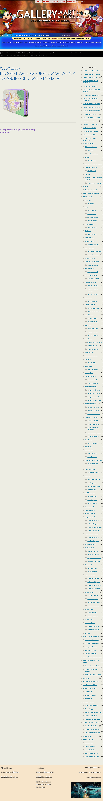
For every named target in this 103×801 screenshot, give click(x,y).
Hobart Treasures (92, 244)
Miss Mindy (88, 698)
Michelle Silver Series (93, 433)
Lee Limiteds (91, 363)
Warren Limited (92, 345)
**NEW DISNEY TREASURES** (91, 111)
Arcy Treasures (92, 221)
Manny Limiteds (92, 380)
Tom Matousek (89, 575)
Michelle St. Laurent (91, 417)
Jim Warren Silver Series (94, 342)
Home (4, 53)
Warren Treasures (92, 349)
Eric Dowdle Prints (91, 726)
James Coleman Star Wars (93, 712)
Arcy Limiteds (91, 210)
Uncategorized (87, 736)
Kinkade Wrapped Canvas (93, 729)
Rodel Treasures (92, 503)
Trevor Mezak (89, 609)
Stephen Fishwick (90, 517)
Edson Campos (89, 268)
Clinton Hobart (90, 241)
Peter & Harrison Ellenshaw (93, 460)
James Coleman (90, 304)
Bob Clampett (89, 743)
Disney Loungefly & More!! (60, 46)
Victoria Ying (89, 619)
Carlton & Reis (89, 238)
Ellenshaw (86, 678)
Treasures (90, 203)
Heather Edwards (90, 282)
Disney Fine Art (6, 42)
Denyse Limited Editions (95, 251)
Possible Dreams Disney (92, 190)
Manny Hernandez (90, 376)
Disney (87, 157)
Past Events (9, 35)
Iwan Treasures (92, 234)
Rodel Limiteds (92, 496)
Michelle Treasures (93, 436)
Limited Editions (92, 154)
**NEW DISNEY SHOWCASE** (91, 104)
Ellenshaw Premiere (93, 279)
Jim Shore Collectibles (90, 685)
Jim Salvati (88, 325)
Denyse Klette (89, 248)
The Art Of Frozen (90, 544)
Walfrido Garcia (90, 623)
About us (39, 1)
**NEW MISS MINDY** (89, 128)
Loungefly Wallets (29, 53)
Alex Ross (88, 200)
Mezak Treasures (92, 616)
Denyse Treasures (92, 255)
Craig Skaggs (89, 709)
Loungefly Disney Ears (92, 643)
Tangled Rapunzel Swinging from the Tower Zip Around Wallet (55, 53)
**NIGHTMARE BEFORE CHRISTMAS (89, 139)
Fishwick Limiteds (93, 520)
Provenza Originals (93, 410)
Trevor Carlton (89, 592)
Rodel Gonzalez (90, 493)
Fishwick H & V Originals (95, 183)
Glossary (46, 1)
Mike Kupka (88, 447)
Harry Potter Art (90, 750)
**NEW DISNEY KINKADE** (90, 86)
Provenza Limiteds (93, 407)
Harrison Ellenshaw (91, 275)
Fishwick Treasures (93, 530)
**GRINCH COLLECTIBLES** (91, 70)
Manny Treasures (92, 383)
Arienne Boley (89, 224)
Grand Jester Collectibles (91, 681)
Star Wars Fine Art (88, 702)
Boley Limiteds (92, 227)
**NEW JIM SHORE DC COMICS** (92, 118)
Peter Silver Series (93, 472)
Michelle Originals (93, 424)
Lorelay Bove (89, 373)
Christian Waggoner (91, 705)
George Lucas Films (91, 167)
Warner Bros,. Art (88, 739)
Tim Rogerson (89, 548)
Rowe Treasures (90, 513)
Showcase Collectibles (90, 688)
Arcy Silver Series (92, 217)
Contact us (54, 1)
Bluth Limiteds (92, 568)
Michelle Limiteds (92, 421)
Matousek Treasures (93, 588)
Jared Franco (89, 315)
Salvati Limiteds (92, 328)
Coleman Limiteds (93, 308)
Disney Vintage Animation (93, 164)
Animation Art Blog (30, 35)
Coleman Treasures (93, 311)
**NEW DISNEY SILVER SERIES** (92, 107)
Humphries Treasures (94, 400)
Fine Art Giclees (90, 746)
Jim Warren (88, 339)
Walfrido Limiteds (93, 626)
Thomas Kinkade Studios (91, 722)
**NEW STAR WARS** (89, 135)
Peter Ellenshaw (90, 469)
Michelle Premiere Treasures (92, 428)
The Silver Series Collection (93, 675)
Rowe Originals (90, 510)
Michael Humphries (91, 386)
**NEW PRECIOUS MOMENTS (92, 42)
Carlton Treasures (93, 606)
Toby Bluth (88, 565)
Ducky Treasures (92, 265)
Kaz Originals (91, 483)
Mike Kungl (88, 440)
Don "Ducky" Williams (92, 261)
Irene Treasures (92, 301)
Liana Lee (88, 359)
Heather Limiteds (92, 285)
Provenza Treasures (93, 414)
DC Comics (88, 692)
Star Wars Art (91, 171)
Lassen (87, 174)
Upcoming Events (43, 35)
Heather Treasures (93, 294)
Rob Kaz (87, 476)
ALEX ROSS (90, 150)
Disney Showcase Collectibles (92, 657)
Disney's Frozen (90, 258)
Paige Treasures (92, 457)
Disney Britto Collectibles (91, 193)
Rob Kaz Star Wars (91, 715)
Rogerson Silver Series (94, 558)
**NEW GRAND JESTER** (90, 114)
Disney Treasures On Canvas (32, 42)
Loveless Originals (93, 541)
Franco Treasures (92, 322)
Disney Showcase (70, 42)
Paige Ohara (89, 450)
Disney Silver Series (49, 42)
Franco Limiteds (92, 318)
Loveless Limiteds (93, 537)
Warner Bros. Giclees (91, 753)
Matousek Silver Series (94, 585)
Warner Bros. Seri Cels (92, 756)
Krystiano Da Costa (91, 356)
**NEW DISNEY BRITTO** (90, 77)
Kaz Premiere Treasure (94, 486)
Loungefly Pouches (91, 647)
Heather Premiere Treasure (92, 290)
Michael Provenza (90, 404)
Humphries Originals (93, 393)
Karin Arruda (89, 352)
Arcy (86, 207)
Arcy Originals (91, 214)
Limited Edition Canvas (92, 733)
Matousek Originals (93, 582)
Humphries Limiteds (93, 390)
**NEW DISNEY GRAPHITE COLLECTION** (90, 82)
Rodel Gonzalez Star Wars (93, 719)
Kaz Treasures (91, 489)
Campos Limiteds (92, 272)
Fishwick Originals (93, 524)
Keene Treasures (92, 369)
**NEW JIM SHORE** (89, 121)
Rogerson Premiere (93, 554)
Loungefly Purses (90, 650)
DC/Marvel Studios (91, 147)
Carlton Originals (92, 599)
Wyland (87, 633)
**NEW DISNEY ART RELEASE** (92, 74)
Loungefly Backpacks (92, 640)
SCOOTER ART (91, 160)
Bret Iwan (88, 231)
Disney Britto (60, 42)
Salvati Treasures (92, 335)
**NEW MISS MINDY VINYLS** (91, 124)
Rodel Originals (92, 500)
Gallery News (18, 35)
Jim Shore (80, 42)
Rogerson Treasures (93, 561)
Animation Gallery (18, 42)
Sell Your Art (71, 1)
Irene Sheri (88, 298)
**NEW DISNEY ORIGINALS (91, 95)
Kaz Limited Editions (93, 479)
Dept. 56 (85, 186)
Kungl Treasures (92, 443)
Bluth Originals (92, 571)
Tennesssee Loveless (91, 534)
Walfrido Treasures (93, 629)
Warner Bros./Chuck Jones (43, 46)
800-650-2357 (55, 38)
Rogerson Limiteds (93, 551)
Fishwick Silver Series (94, 527)
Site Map (63, 1)
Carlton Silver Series (93, 602)
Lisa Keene (88, 366)
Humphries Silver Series (94, 397)
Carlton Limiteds (92, 595)
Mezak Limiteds (92, 612)
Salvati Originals (92, 332)
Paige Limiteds (92, 453)
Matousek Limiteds (93, 578)
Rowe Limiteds (89, 507)
